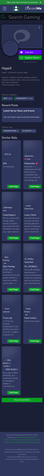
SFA (5, 163)
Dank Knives (30, 317)
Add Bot (29, 52)
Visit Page (13, 186)
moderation (11, 131)
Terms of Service (10, 442)
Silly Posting (9, 266)
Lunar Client (30, 214)
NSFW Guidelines (23, 442)
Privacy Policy (35, 440)
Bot (8, 98)
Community (24, 98)
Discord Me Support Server (27, 437)
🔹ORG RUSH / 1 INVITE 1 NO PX (10, 373)
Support (37, 442)
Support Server (32, 57)
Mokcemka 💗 (31, 163)
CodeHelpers (9, 214)
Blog (31, 442)
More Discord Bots (22, 400)
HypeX (7, 68)
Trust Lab (7, 317)
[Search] (3, 16)
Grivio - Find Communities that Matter (17, 440)
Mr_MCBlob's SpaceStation (30, 268)
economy (28, 131)
